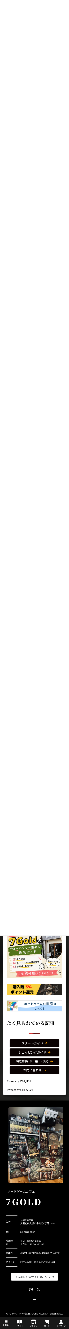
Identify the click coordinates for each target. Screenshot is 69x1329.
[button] (34, 1043)
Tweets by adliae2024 (20, 1089)
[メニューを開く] (34, 1300)
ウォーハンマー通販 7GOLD (23, 1313)
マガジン (19, 1326)
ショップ (34, 1326)
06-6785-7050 (27, 1232)
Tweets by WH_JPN (19, 1081)
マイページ (61, 1326)
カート (47, 1326)
